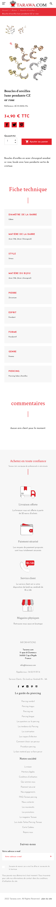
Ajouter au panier (36, 141)
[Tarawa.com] (28, 3)
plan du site (46, 899)
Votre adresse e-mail (11, 851)
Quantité (10, 136)
